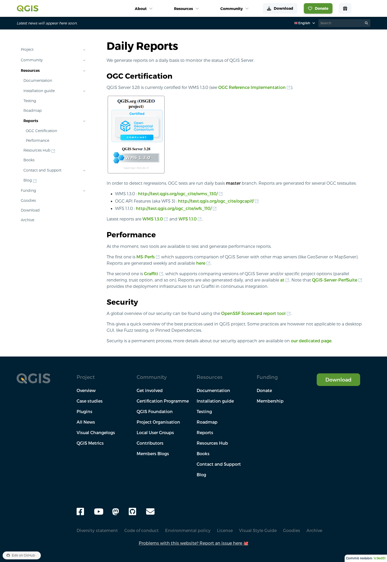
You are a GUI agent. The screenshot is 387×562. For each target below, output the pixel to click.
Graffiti (151, 274)
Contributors (150, 443)
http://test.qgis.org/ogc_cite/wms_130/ (178, 194)
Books (28, 160)
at (282, 280)
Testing (29, 101)
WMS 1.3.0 (152, 219)
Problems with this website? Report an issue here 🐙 (194, 543)
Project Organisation (158, 422)
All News (86, 422)
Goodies (28, 200)
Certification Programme (163, 401)
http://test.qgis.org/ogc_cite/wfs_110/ (174, 208)
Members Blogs (153, 453)
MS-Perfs (145, 257)
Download (30, 210)
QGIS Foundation (155, 411)
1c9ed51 (380, 558)
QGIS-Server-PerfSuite (334, 280)
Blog (27, 180)
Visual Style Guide (258, 530)
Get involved (150, 390)
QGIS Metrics (90, 443)
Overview (86, 390)
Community (32, 60)
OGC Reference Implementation (252, 87)
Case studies (90, 401)
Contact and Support (42, 170)
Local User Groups (155, 432)
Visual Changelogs (96, 432)
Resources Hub (36, 150)
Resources (30, 70)
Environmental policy (188, 530)
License (225, 530)
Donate (264, 390)
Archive (27, 220)
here (200, 263)
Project (27, 49)
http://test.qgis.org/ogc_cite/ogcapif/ (216, 201)
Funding (28, 190)
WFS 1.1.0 (187, 219)
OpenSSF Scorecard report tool (253, 313)
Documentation (37, 80)
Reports (30, 121)
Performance (37, 140)
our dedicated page (311, 341)
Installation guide (39, 91)
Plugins (84, 411)
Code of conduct (141, 530)
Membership (270, 401)
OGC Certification (41, 131)
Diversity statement (97, 530)
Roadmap (32, 110)
